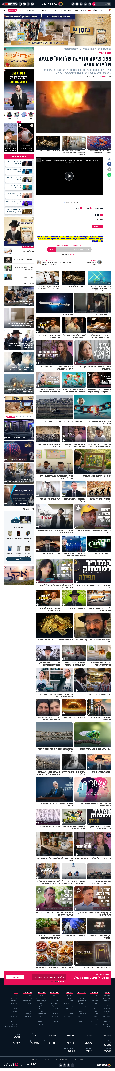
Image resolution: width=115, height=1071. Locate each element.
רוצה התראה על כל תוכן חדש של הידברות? (69, 245)
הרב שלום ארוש (42, 1019)
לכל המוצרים (19, 559)
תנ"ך (57, 998)
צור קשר (34, 10)
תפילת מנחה (14, 998)
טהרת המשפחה (27, 1001)
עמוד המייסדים (106, 1021)
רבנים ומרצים (42, 993)
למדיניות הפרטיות (66, 255)
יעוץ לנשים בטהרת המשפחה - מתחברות (103, 1041)
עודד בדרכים (83, 995)
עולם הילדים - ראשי (68, 995)
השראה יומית (82, 1019)
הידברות (107, 993)
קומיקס (71, 1011)
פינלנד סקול (55, 1006)
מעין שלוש (14, 1008)
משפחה (96, 1008)
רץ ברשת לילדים (69, 998)
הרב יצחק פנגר (42, 1003)
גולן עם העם (82, 1008)
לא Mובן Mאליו (82, 998)
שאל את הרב (63, 10)
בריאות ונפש (55, 1014)
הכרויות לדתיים (54, 1019)
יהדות (96, 995)
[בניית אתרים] (31, 1065)
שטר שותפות (91, 10)
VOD (104, 10)
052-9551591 (71, 1043)
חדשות (96, 10)
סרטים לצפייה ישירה (68, 1003)
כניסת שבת (107, 1011)
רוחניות (96, 1006)
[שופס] (28, 4)
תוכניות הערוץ (82, 993)
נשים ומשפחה (27, 993)
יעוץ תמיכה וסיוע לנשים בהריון (67, 1041)
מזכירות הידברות (107, 1033)
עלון (52, 10)
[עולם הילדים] (32, 4)
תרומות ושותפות (106, 1016)
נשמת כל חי (14, 1021)
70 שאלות (70, 10)
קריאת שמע (14, 1011)
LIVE (22, 10)
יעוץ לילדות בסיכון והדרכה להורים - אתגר (12, 1033)
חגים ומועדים (94, 1021)
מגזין (101, 10)
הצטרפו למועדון (11, 10)
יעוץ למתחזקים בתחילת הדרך (31, 1033)
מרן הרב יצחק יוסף (41, 1001)
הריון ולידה (29, 1014)
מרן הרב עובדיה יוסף (41, 998)
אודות (108, 1027)
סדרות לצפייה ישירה (68, 1006)
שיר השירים (14, 1019)
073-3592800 (53, 1035)
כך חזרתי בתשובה (81, 1016)
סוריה (77, 208)
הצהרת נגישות (106, 1024)
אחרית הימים (55, 1016)
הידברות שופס (106, 1019)
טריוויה (71, 1014)
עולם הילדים (76, 10)
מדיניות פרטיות (106, 995)
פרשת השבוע (94, 1019)
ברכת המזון (14, 1006)
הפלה (30, 1011)
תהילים (15, 1014)
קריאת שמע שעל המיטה (11, 1027)
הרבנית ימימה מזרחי (27, 1006)
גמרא (57, 1001)
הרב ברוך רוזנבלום (41, 1014)
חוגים (71, 1021)
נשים (96, 1003)
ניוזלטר (108, 1003)
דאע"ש (87, 208)
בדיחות (71, 1001)
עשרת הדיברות (54, 1003)
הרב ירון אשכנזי (42, 1011)
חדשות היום (95, 1001)
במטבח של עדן (82, 1001)
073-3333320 (16, 1037)
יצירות (71, 1019)
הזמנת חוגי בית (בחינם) (33, 1041)
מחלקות (44, 10)
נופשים (108, 1014)
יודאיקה (56, 1024)
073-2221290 (35, 1043)
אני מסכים (68, 255)
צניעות (30, 1008)
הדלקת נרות (28, 1003)
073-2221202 (71, 1051)
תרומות (39, 10)
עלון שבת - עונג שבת (69, 1033)
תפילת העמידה (13, 1003)
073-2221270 (16, 1043)
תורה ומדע (95, 1011)
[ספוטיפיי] (20, 4)
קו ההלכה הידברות (88, 1041)
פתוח (84, 1006)
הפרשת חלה (28, 1019)
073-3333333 (107, 1051)
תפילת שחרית (13, 995)
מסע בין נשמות (82, 1011)
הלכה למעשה (82, 1003)
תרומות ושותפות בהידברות (86, 1033)
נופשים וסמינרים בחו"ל (69, 1049)
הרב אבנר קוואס (42, 1021)
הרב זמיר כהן (83, 10)
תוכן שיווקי (95, 1024)
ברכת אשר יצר (13, 1024)
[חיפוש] (94, 4)
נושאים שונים (54, 993)
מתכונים (30, 998)
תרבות (96, 1014)
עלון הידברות (107, 1001)
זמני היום (57, 10)
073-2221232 (35, 1035)
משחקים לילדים (69, 1008)
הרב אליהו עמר (42, 1024)
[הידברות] (52, 4)
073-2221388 (71, 1035)
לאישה (30, 995)
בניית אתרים (23, 1065)
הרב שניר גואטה (42, 1008)
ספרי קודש (55, 1021)
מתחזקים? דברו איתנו (11, 4)
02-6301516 (107, 1045)
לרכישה (15, 521)
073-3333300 (89, 1043)
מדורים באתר (94, 993)
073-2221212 (89, 1035)
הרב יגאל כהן (42, 1006)
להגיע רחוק (83, 1014)
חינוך (57, 1011)
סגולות (56, 1008)
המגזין (96, 998)
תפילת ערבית (14, 1001)
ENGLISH (29, 10)
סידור (15, 993)
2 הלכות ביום (107, 1006)
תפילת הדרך (14, 1016)
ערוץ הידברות (106, 998)
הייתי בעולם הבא (81, 1021)
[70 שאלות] (24, 4)
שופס (49, 10)
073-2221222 (107, 1035)
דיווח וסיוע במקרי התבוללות (50, 1041)
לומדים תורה (55, 995)
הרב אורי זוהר (42, 1016)
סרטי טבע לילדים (68, 1016)
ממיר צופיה (108, 1049)
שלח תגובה (97, 226)
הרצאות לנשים (28, 1016)
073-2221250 (89, 1051)
